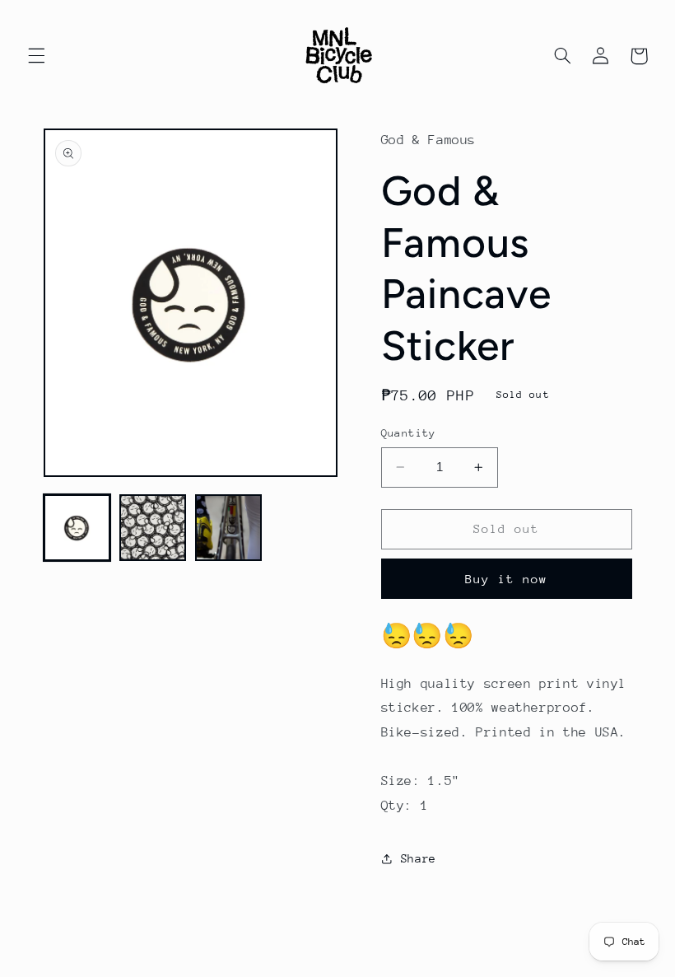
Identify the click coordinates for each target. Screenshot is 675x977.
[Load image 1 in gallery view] (77, 528)
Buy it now (506, 579)
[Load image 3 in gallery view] (229, 528)
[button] (36, 56)
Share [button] (418, 858)
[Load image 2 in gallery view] (153, 528)
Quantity (408, 433)
